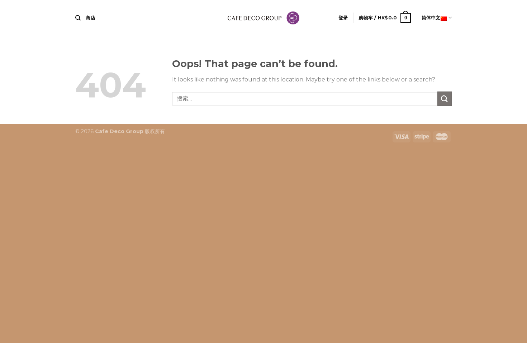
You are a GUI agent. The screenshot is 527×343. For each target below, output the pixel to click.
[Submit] (444, 98)
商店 (90, 17)
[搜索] (78, 18)
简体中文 (431, 17)
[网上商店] (263, 17)
